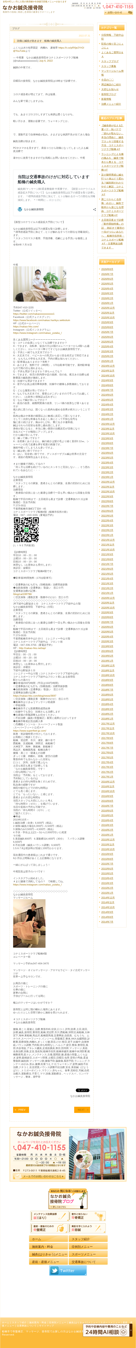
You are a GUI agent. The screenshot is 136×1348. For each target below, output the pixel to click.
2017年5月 (107, 757)
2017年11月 (107, 728)
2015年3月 (107, 883)
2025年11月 (107, 312)
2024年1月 (107, 419)
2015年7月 (107, 863)
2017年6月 (107, 752)
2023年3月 (107, 467)
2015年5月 (107, 873)
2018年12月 (108, 665)
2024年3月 (107, 409)
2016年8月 (107, 800)
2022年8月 (107, 501)
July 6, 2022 (46, 60)
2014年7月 (107, 921)
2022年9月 (107, 496)
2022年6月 (107, 511)
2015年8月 (107, 859)
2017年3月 (107, 767)
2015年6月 (107, 868)
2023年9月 (107, 438)
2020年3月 (107, 641)
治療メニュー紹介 (111, 104)
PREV (22, 1109)
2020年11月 (107, 602)
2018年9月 (107, 680)
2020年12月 (108, 598)
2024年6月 (107, 394)
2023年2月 (107, 472)
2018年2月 (107, 713)
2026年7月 (107, 274)
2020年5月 (107, 631)
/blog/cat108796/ (22, 594)
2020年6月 (107, 626)
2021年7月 (107, 564)
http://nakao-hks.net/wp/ (32, 648)
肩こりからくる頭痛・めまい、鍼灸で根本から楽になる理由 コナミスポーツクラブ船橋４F (112, 207)
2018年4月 (107, 704)
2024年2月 (107, 414)
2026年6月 (107, 278)
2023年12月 (108, 424)
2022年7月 (107, 506)
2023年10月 (108, 433)
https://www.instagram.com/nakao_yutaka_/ (37, 332)
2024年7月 (107, 390)
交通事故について (27, 1326)
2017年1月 (107, 776)
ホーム (5, 1322)
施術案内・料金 (38, 1322)
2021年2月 (107, 588)
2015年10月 (108, 849)
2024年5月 (107, 399)
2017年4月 (107, 762)
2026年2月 (107, 298)
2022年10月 (108, 491)
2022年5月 (107, 515)
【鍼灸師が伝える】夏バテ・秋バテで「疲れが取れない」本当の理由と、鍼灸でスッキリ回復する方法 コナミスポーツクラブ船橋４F (112, 137)
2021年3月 (107, 583)
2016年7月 (107, 805)
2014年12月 (108, 897)
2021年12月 (108, 539)
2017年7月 (107, 747)
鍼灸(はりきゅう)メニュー (83, 1322)
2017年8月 (107, 742)
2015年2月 (107, 887)
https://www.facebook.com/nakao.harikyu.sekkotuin (41, 320)
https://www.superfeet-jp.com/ (29, 730)
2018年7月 (107, 689)
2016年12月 (108, 781)
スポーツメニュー (110, 1322)
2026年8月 (107, 269)
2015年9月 (107, 854)
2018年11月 (107, 670)
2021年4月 (107, 578)
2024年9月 (107, 380)
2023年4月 (107, 462)
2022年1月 (107, 535)
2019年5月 (107, 655)
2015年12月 (108, 839)
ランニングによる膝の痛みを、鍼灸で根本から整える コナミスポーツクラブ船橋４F (112, 162)
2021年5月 (107, 573)
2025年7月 (107, 332)
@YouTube (19, 50)
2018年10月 (108, 675)
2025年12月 (108, 307)
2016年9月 (107, 796)
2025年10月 (108, 317)
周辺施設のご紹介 (111, 84)
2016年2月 (107, 829)
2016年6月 (107, 810)
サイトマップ (46, 1326)
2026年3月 (107, 293)
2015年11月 (107, 844)
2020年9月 (107, 612)
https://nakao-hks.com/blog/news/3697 (34, 695)
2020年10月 (108, 607)
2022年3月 (107, 525)
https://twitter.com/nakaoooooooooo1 (34, 313)
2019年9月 (107, 646)
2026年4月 (107, 288)
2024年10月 (108, 375)
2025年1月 (107, 361)
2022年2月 (107, 530)
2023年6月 (107, 452)
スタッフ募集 (108, 66)
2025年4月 (107, 346)
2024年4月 (107, 404)
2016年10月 (108, 791)
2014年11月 (107, 902)
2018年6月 (107, 694)
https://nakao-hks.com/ (26, 326)
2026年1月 (107, 303)
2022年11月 (107, 486)
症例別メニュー (57, 1322)
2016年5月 (107, 815)
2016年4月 (107, 820)
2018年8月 (107, 685)
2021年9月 (107, 554)
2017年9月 (107, 738)
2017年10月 (108, 733)
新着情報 (106, 99)
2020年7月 (107, 622)
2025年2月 (107, 356)
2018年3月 (107, 709)
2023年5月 (107, 457)
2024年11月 (107, 370)
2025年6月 (107, 336)
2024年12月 (108, 365)
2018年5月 (107, 699)
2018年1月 (107, 718)
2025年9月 (107, 322)
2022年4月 (107, 520)
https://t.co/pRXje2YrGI (71, 47)
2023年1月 (107, 477)
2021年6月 (107, 568)
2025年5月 (107, 341)
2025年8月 (107, 327)
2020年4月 (107, 636)
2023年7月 (107, 448)
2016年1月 (107, 834)
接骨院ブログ (108, 94)
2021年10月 (108, 549)
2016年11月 (107, 786)
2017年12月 (108, 723)
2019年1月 (107, 660)
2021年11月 (107, 544)
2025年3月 (107, 351)
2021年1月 (107, 593)
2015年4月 (107, 878)
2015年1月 (107, 892)
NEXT (81, 1109)
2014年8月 (107, 917)
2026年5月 (107, 283)
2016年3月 (107, 825)
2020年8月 (107, 617)
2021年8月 (107, 559)
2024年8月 (107, 385)
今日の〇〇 (107, 79)
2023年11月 (107, 428)
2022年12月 (108, 481)
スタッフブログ (110, 61)
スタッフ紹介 (19, 1322)
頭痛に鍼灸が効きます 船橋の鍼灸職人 (39, 40)
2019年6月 (107, 651)
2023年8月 (107, 443)
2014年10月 (108, 907)
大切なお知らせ (110, 89)
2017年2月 (107, 772)
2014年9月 (107, 912)
